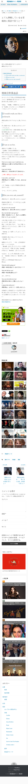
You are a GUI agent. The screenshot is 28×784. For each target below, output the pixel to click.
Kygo (7, 725)
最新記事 (15, 343)
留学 (5, 748)
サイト (4, 527)
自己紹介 (3, 4)
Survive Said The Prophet (12, 741)
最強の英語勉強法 (12, 4)
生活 (3, 703)
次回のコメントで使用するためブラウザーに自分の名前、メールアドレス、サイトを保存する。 (13, 537)
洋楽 (5, 712)
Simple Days (17, 769)
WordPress (17, 767)
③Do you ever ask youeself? (12, 79)
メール (5, 520)
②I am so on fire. (9, 77)
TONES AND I (10, 744)
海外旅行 (4, 697)
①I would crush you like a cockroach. (14, 75)
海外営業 (6, 693)
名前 (4, 514)
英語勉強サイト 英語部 (16, 774)
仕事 (3, 687)
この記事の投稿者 (6, 343)
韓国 (5, 699)
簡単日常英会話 (7, 73)
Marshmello (9, 731)
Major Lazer (9, 728)
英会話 (13, 459)
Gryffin (8, 715)
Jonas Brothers (9, 722)
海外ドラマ (7, 459)
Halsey (8, 718)
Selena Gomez (9, 735)
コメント (5, 499)
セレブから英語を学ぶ (10, 709)
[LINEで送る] (9, 331)
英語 (19, 459)
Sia (7, 738)
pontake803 (23, 28)
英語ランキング (5, 338)
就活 (5, 689)
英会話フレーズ (8, 453)
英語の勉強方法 (6, 302)
